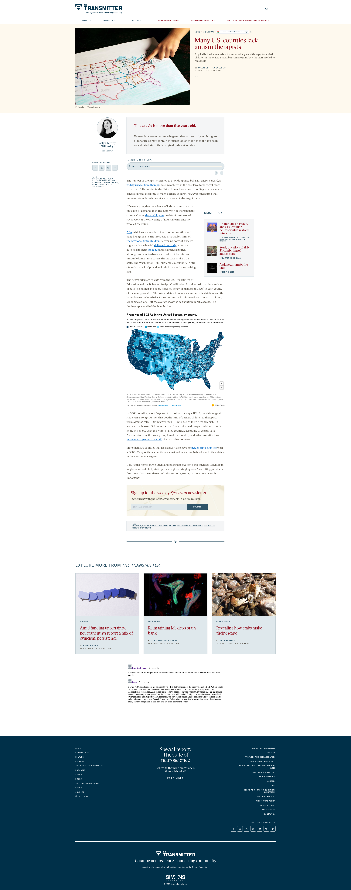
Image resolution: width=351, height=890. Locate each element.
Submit (197, 507)
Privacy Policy (268, 805)
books (87, 783)
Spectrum (208, 32)
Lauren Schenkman (231, 258)
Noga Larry (225, 239)
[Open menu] (274, 9)
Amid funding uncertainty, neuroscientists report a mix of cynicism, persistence (106, 633)
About (264, 748)
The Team (271, 753)
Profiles (79, 761)
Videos (78, 775)
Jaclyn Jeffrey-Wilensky (212, 68)
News (84, 21)
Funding (84, 621)
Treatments (98, 187)
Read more (175, 778)
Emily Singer (228, 272)
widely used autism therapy (143, 185)
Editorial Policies (266, 797)
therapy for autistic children (143, 241)
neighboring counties (204, 448)
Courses (79, 792)
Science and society (102, 185)
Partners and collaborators (260, 757)
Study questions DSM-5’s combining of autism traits (234, 251)
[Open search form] (266, 9)
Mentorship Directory (264, 772)
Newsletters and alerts (263, 761)
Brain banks (154, 621)
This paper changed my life (89, 766)
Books (78, 779)
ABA (105, 179)
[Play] (133, 166)
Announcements (267, 777)
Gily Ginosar (243, 238)
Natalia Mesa (227, 640)
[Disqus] (175, 697)
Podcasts (80, 770)
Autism (111, 181)
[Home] (175, 853)
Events (79, 788)
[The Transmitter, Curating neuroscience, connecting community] (98, 9)
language (153, 250)
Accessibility (269, 810)
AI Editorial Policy (266, 801)
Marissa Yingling (154, 215)
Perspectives (109, 21)
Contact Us (270, 814)
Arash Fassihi (229, 238)
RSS (274, 786)
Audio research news (103, 180)
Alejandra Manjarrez (164, 640)
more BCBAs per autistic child (144, 439)
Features (80, 757)
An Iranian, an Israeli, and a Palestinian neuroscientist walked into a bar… (234, 229)
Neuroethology (224, 621)
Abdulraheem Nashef (232, 240)
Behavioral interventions (105, 183)
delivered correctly (165, 245)
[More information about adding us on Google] (251, 32)
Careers (271, 781)
